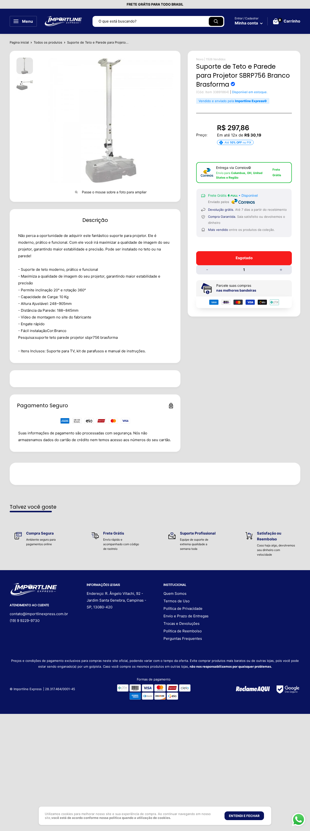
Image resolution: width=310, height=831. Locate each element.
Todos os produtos (48, 42)
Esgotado (244, 258)
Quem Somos (174, 593)
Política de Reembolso (182, 631)
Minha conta (247, 23)
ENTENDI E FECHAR (244, 816)
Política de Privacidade (182, 608)
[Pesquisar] (216, 21)
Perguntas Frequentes (182, 638)
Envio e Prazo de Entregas (186, 616)
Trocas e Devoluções (181, 623)
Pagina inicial (19, 42)
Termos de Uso (176, 601)
